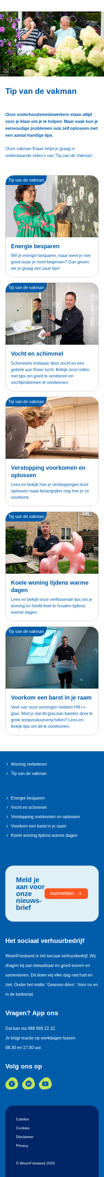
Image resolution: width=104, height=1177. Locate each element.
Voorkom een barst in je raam (51, 697)
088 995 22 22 (41, 1028)
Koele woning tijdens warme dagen (44, 835)
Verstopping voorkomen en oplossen (45, 816)
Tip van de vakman (29, 773)
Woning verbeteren (29, 764)
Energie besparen (35, 246)
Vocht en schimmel (37, 353)
